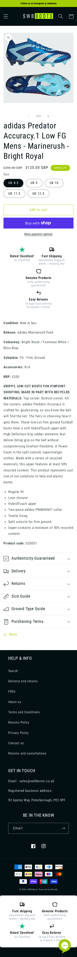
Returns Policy (18, 722)
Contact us (16, 743)
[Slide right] (48, 116)
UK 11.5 (14, 194)
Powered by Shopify (48, 889)
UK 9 (34, 183)
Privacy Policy (18, 733)
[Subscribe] (63, 828)
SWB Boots (33, 889)
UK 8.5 (13, 183)
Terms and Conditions (24, 712)
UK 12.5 (38, 194)
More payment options (38, 234)
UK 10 (54, 183)
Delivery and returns (23, 681)
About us (14, 702)
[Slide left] (28, 116)
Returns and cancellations (27, 753)
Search (13, 671)
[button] (6, 16)
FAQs (12, 691)
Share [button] (13, 634)
